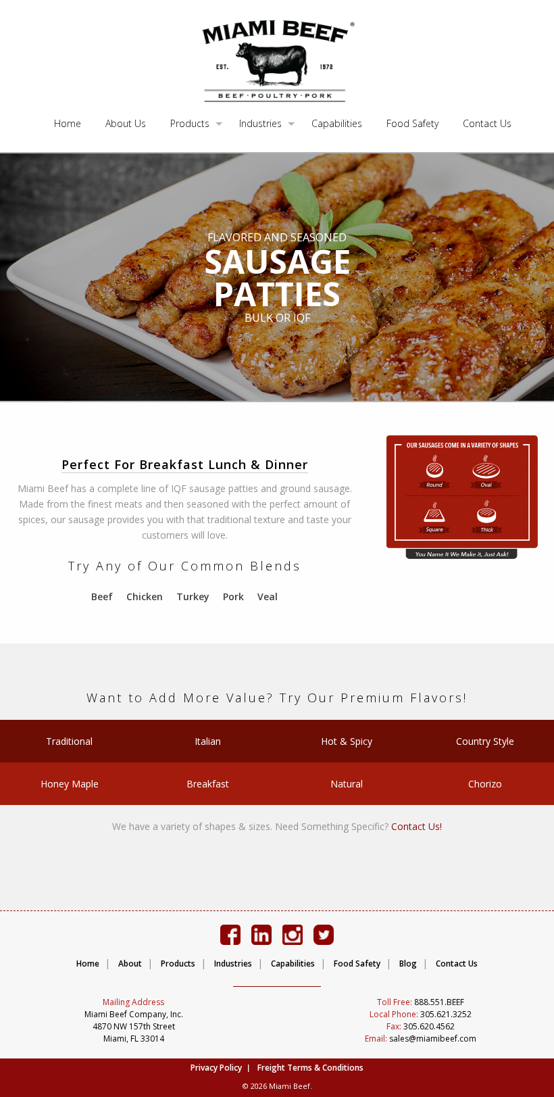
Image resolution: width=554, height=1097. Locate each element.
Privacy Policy (216, 1067)
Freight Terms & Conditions (310, 1067)
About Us (125, 123)
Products (189, 123)
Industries (260, 123)
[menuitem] (67, 124)
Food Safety (412, 123)
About (130, 963)
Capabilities (336, 123)
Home (67, 123)
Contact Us (487, 123)
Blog (408, 963)
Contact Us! (416, 826)
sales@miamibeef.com (420, 1038)
